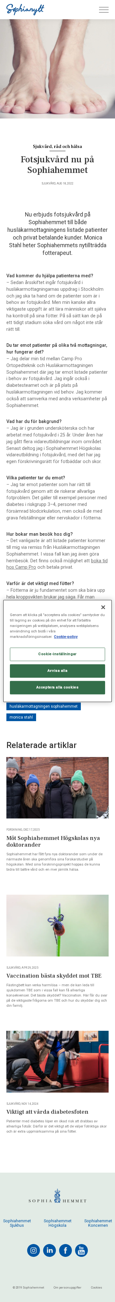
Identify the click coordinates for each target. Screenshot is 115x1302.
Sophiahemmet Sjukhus (17, 1223)
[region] (57, 650)
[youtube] (81, 1250)
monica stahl (21, 717)
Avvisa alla (57, 671)
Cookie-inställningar (57, 654)
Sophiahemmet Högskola (58, 1223)
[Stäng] (103, 607)
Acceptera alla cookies (57, 687)
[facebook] (65, 1250)
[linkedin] (49, 1250)
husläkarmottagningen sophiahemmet (44, 706)
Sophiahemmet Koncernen (98, 1223)
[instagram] (33, 1250)
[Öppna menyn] (104, 9)
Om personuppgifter (67, 1287)
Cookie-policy (66, 637)
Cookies (96, 1287)
